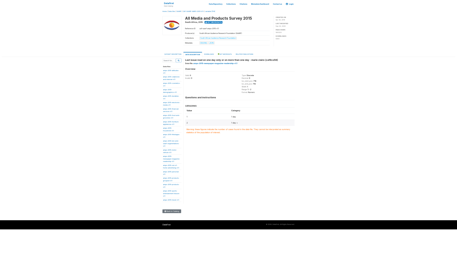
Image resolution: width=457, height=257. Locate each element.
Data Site (171, 11)
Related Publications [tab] (244, 54)
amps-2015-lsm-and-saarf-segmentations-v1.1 (171, 143)
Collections (231, 4)
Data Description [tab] (192, 54)
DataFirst (169, 3)
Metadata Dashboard (260, 4)
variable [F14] (210, 11)
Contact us (277, 4)
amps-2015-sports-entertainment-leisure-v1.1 (171, 193)
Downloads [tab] (209, 54)
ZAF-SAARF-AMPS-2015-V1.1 (193, 11)
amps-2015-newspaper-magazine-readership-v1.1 (171, 158)
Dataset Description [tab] (172, 54)
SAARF (178, 11)
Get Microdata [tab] (225, 54)
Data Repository (215, 4)
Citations (243, 4)
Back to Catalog (172, 211)
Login (291, 4)
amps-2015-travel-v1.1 (171, 200)
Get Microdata (214, 22)
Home (164, 11)
